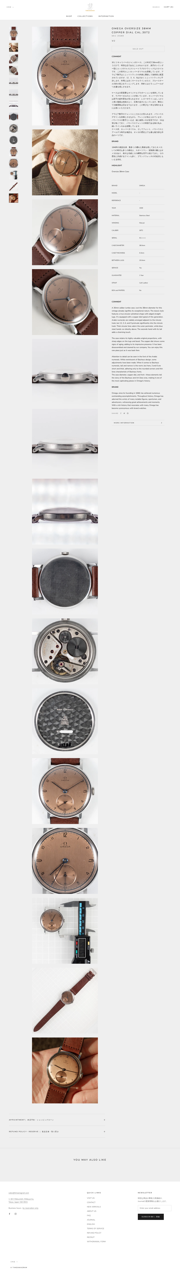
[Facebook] (121, 413)
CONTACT (91, 1202)
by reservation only (30, 1208)
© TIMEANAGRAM (19, 1267)
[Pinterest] (127, 413)
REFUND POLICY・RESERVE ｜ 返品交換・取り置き (34, 1132)
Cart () (168, 7)
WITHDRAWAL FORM (96, 1241)
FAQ (89, 1215)
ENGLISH (91, 1224)
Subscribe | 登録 (151, 1217)
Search (156, 7)
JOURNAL (91, 1220)
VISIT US (91, 1198)
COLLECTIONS (85, 16)
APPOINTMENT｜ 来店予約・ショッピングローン (31, 1120)
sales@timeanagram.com (19, 1193)
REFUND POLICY (94, 1233)
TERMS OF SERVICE (95, 1228)
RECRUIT (90, 1237)
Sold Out (138, 49)
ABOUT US (91, 1211)
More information (124, 423)
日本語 (9, 7)
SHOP (69, 16)
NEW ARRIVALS (94, 1207)
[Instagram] (15, 1213)
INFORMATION (106, 16)
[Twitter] (124, 413)
